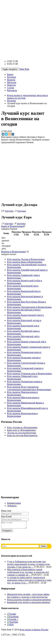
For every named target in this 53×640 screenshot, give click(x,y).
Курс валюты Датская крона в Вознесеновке (29, 307)
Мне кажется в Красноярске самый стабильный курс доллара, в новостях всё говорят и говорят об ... (28, 572)
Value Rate (24, 69)
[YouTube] (12, 622)
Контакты (12, 90)
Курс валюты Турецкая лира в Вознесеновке (29, 373)
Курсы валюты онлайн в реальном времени (29, 599)
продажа (21, 211)
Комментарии (14, 503)
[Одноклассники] (9, 134)
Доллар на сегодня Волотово (21, 432)
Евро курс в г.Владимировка (21, 430)
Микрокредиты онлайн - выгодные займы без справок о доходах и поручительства (28, 595)
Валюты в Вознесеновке (13, 251)
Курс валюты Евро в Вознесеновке (24, 262)
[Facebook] (13, 616)
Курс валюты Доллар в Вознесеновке (26, 259)
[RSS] (10, 624)
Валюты (11, 79)
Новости (11, 85)
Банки (10, 74)
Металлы (11, 82)
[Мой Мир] (12, 134)
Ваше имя (6, 510)
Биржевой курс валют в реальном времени (28, 602)
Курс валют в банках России (34, 629)
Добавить (12, 505)
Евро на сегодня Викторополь (22, 435)
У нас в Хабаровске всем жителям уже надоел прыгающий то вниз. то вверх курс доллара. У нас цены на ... (28, 564)
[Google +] (12, 619)
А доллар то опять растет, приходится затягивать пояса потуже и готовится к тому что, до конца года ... (29, 580)
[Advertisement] (26, 27)
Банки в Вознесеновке (12, 226)
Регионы (11, 77)
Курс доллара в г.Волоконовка (22, 427)
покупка (9, 211)
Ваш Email (6, 516)
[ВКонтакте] (3, 134)
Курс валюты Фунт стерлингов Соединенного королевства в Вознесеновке (29, 388)
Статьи (10, 87)
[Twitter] (6, 134)
